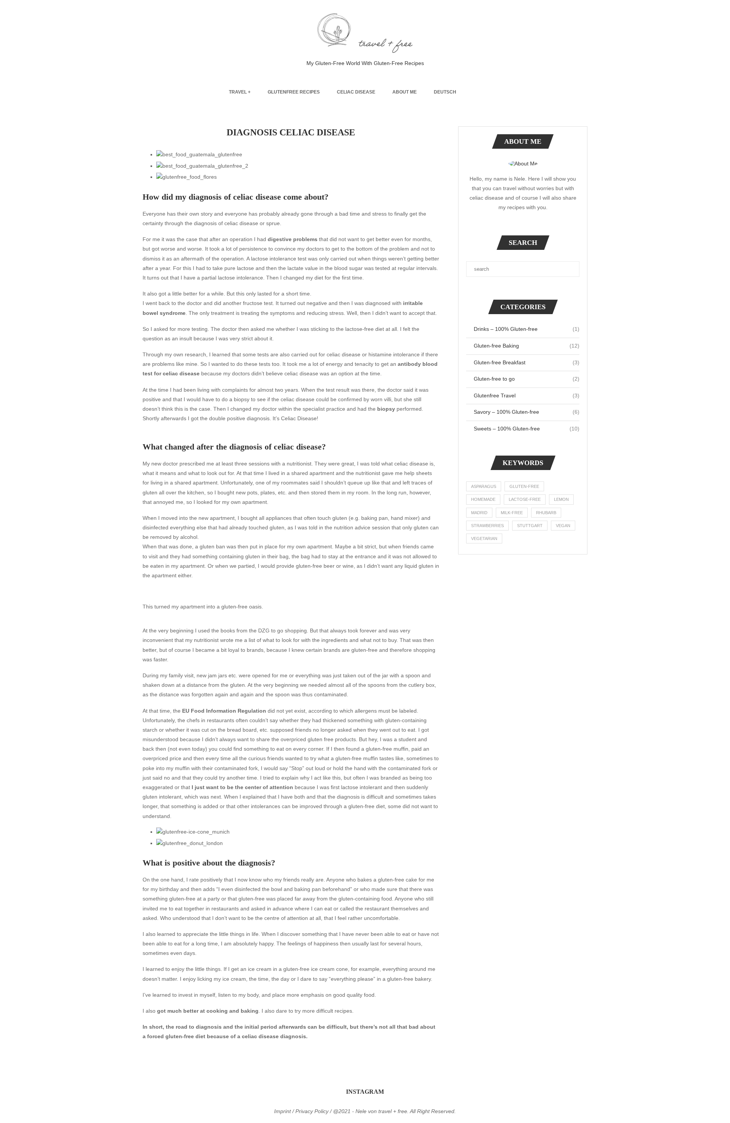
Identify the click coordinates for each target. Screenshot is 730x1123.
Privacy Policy (311, 1111)
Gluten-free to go (526, 379)
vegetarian (484, 538)
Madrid (479, 512)
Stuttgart (530, 525)
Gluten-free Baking (526, 346)
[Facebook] (470, 92)
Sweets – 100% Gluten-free (526, 429)
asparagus (483, 486)
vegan (563, 525)
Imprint (282, 1111)
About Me (404, 92)
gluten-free (524, 486)
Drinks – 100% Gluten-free (526, 329)
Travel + (240, 92)
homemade (483, 499)
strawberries (487, 525)
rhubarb (546, 512)
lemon (561, 499)
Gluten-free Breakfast (526, 362)
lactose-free (525, 499)
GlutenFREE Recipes (294, 92)
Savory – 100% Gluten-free (526, 412)
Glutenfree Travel (526, 395)
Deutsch (445, 92)
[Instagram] (478, 92)
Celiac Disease (356, 92)
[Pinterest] (486, 92)
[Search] (497, 92)
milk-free (512, 512)
